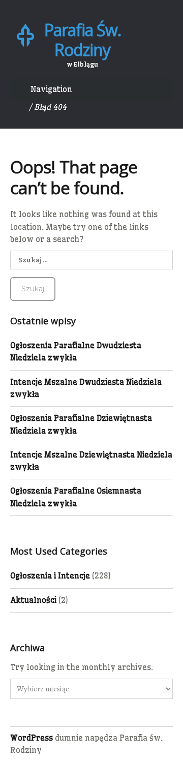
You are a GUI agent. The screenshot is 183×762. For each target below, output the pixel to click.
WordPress (31, 738)
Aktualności (33, 600)
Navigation (51, 89)
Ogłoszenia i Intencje (50, 576)
